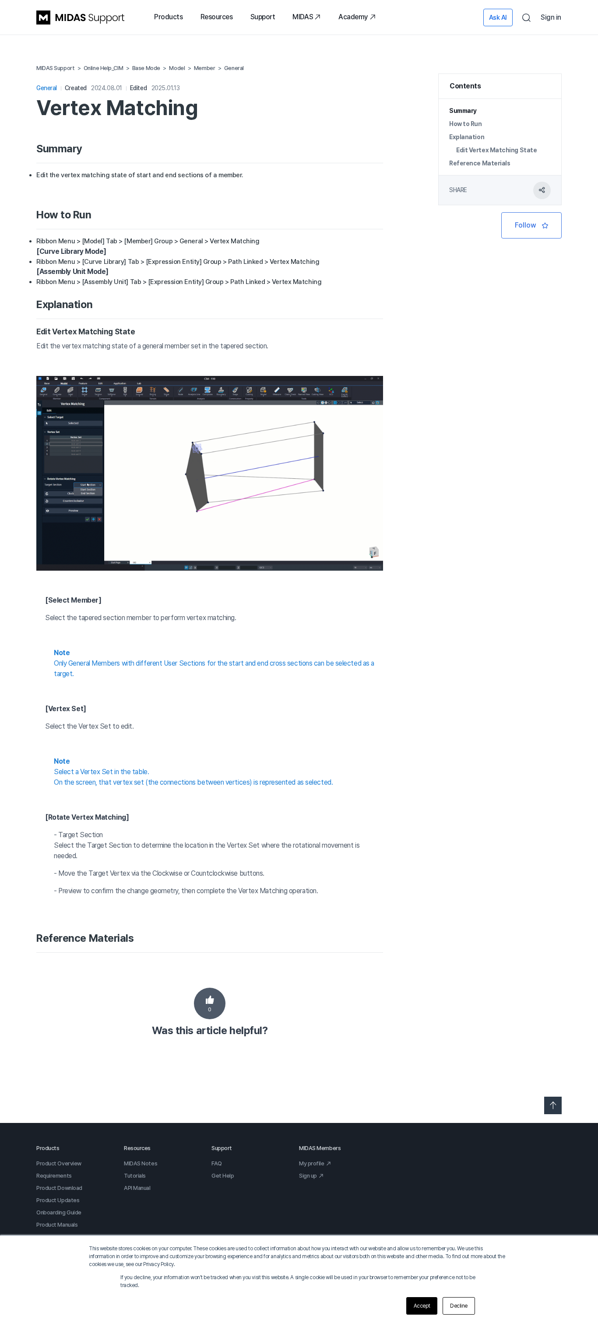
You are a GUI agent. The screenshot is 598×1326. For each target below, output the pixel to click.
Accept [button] (422, 1306)
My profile (311, 1163)
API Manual (137, 1188)
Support (262, 17)
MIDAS (302, 17)
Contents (465, 86)
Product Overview (58, 1163)
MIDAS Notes (140, 1163)
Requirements (54, 1175)
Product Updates (57, 1200)
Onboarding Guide (58, 1212)
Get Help (222, 1175)
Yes (209, 1003)
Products (168, 17)
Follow (531, 225)
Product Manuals (56, 1224)
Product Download (59, 1188)
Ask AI (498, 17)
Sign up (308, 1175)
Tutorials (135, 1175)
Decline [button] (459, 1306)
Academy (353, 17)
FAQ (216, 1163)
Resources (217, 17)
